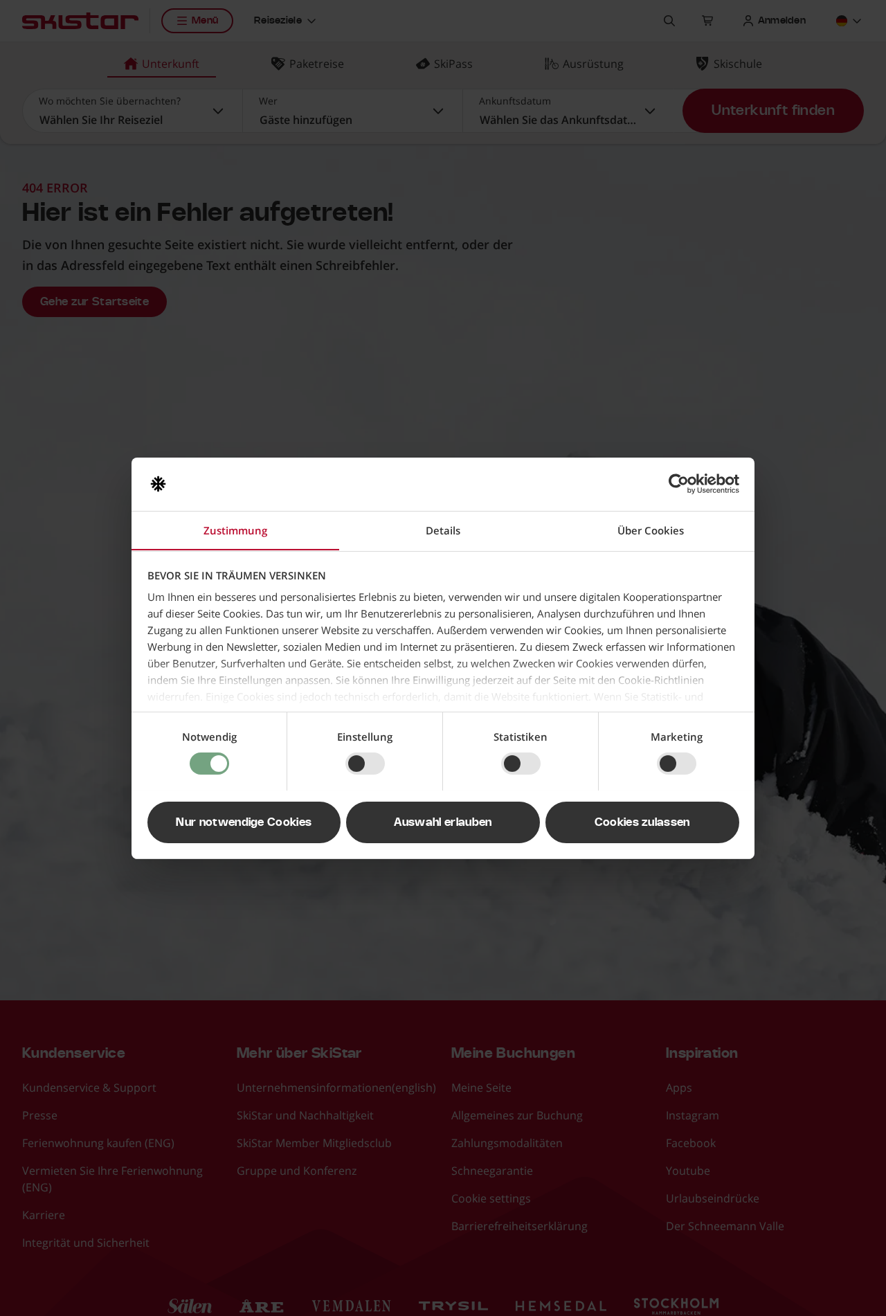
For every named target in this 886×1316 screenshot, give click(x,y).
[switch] (365, 763)
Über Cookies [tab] (650, 530)
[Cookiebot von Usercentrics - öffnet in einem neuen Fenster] (678, 484)
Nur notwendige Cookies (243, 821)
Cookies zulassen (642, 821)
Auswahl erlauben (442, 821)
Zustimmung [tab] (235, 530)
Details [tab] (443, 530)
